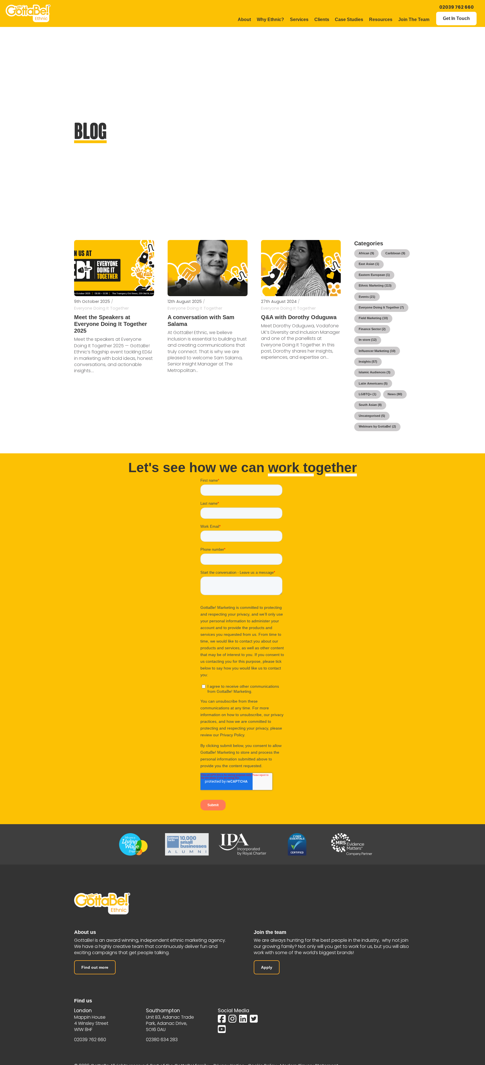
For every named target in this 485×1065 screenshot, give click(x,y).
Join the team (270, 932)
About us (85, 932)
